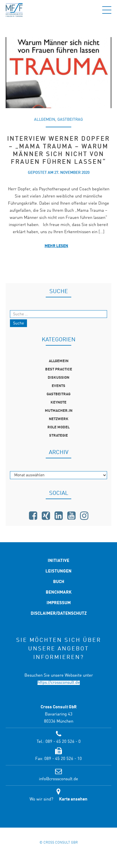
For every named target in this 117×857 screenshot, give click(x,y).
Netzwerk (58, 419)
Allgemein (44, 120)
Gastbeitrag (70, 120)
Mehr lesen (56, 246)
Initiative (58, 561)
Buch (58, 582)
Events (58, 386)
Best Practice (58, 369)
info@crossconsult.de (58, 779)
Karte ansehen (73, 799)
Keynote (58, 402)
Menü (106, 10)
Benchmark (59, 592)
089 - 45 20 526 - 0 (63, 742)
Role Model (58, 427)
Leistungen (58, 571)
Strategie (58, 435)
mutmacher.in (58, 411)
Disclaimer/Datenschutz (59, 614)
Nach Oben (58, 815)
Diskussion (58, 378)
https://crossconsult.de (58, 683)
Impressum (59, 603)
